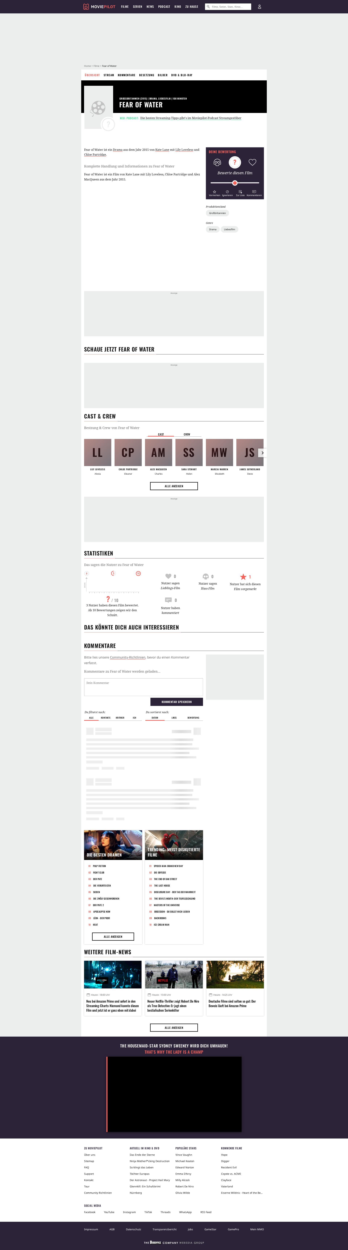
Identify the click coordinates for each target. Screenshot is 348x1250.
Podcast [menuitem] (164, 6)
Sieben (96, 892)
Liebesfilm (229, 229)
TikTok (148, 1212)
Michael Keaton (184, 1161)
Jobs (190, 1229)
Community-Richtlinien (127, 657)
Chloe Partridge (95, 155)
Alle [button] (91, 717)
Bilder (163, 75)
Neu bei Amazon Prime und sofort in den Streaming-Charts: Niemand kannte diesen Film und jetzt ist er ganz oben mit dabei (112, 1006)
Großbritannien (217, 213)
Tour (87, 1186)
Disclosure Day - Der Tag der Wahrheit (175, 892)
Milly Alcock (182, 1180)
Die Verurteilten (102, 885)
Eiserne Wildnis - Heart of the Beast (242, 1192)
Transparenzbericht (165, 1229)
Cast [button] (161, 434)
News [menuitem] (150, 6)
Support (89, 1173)
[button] (214, 192)
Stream (109, 75)
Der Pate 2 (98, 905)
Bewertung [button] (193, 717)
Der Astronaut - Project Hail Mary (150, 1180)
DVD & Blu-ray (181, 75)
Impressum (91, 1229)
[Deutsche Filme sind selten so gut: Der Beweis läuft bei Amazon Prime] (235, 974)
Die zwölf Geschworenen (106, 898)
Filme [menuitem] (125, 6)
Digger (225, 1161)
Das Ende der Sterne (142, 1154)
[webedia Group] (174, 1243)
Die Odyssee (160, 872)
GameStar (210, 1229)
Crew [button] (187, 434)
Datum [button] (155, 717)
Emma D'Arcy (183, 1173)
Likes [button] (174, 717)
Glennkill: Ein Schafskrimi (145, 1186)
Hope (224, 1154)
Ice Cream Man (161, 924)
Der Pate (97, 879)
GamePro (233, 1229)
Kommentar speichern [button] (177, 702)
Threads (166, 1212)
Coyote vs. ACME (231, 1173)
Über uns (89, 1154)
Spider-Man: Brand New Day (168, 866)
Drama (212, 229)
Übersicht (92, 75)
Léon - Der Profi (101, 918)
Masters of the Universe (167, 905)
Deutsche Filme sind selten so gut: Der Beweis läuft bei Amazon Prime (232, 1003)
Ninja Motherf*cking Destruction (150, 1161)
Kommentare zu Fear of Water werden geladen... (122, 671)
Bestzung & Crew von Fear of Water (111, 428)
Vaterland (227, 1186)
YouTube (109, 1212)
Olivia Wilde (182, 1192)
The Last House (162, 885)
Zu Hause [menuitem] (191, 6)
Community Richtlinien (98, 1192)
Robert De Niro (184, 1186)
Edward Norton (184, 1167)
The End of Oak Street (165, 879)
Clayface (226, 1180)
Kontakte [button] (105, 717)
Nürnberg (136, 1192)
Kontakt (88, 1180)
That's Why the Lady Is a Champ (174, 1052)
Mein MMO (257, 1229)
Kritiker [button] (120, 717)
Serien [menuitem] (137, 6)
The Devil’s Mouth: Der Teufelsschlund (174, 898)
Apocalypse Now (101, 911)
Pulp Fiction (99, 866)
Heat (95, 924)
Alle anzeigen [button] (174, 486)
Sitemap (89, 1161)
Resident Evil (229, 1167)
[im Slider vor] (262, 453)
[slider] (235, 183)
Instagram (129, 1212)
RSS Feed (206, 1212)
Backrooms (160, 918)
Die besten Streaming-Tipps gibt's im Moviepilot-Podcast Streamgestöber (190, 118)
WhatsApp (185, 1212)
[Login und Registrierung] (259, 6)
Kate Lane (162, 150)
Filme (96, 66)
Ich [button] (134, 717)
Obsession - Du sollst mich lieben (172, 911)
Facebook (89, 1212)
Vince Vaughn (183, 1154)
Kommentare (127, 75)
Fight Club (98, 872)
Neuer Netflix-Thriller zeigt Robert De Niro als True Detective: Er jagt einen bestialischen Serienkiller (173, 1006)
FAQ (86, 1167)
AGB (112, 1229)
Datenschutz (133, 1229)
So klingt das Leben (142, 1167)
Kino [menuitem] (178, 6)
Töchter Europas (140, 1173)
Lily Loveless (184, 150)
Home (87, 66)
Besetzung (146, 75)
